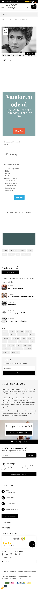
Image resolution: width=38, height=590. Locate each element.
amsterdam (13, 250)
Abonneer (19, 373)
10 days (5, 331)
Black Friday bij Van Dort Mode (18, 313)
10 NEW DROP (12, 304)
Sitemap (28, 576)
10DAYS (5, 250)
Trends (18, 345)
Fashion (30, 250)
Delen (29, 53)
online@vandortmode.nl (13, 509)
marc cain (31, 338)
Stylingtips (11, 345)
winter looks (15, 352)
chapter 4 (5, 335)
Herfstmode (16, 338)
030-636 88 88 (10, 498)
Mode (4, 342)
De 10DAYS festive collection (17, 321)
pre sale (11, 254)
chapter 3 (28, 331)
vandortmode (6, 349)
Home (3, 19)
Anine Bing (20, 331)
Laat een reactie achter (10, 272)
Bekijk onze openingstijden (19, 474)
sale (18, 254)
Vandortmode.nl (17, 349)
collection (22, 250)
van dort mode (25, 254)
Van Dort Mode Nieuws (21, 19)
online (4, 254)
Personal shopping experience (19, 432)
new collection (12, 342)
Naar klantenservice (10, 516)
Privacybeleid (21, 576)
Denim (13, 335)
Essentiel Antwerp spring (16, 288)
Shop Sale (19, 131)
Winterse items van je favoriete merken (21, 296)
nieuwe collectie (23, 342)
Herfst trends (6, 338)
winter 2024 (28, 349)
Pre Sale (10, 19)
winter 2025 (6, 352)
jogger (23, 338)
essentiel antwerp (22, 335)
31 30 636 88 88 (10, 503)
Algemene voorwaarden (10, 576)
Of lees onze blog (7, 557)
